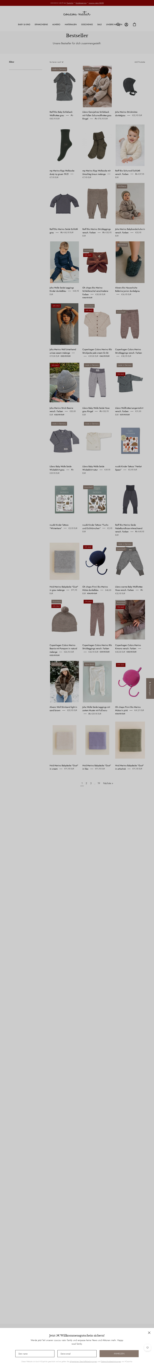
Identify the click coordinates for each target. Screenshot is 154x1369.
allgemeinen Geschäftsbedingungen (83, 1361)
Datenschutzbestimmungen (111, 1361)
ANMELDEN (119, 1353)
